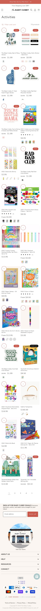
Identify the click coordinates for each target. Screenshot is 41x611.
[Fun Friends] (10, 339)
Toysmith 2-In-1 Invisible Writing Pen (28, 480)
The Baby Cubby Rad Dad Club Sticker (28, 172)
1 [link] (9, 493)
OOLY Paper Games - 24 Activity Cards (9, 292)
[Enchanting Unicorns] (26, 301)
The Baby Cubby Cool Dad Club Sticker (10, 369)
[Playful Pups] (7, 221)
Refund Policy (32, 603)
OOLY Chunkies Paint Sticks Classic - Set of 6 (29, 210)
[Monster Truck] (14, 221)
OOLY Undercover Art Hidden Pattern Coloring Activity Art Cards (30, 130)
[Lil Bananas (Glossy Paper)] (3, 178)
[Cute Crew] (14, 339)
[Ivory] (26, 413)
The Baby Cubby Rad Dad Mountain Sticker (28, 91)
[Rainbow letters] (18, 178)
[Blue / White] (3, 99)
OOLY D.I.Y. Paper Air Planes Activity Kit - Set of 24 (29, 444)
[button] (2, 10)
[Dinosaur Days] (10, 221)
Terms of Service (10, 603)
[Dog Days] (22, 142)
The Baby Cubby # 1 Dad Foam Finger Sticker (9, 91)
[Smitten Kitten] (33, 142)
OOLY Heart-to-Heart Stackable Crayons (27, 331)
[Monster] (26, 261)
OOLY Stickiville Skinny (9, 171)
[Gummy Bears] (14, 178)
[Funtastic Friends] (3, 221)
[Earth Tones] (3, 61)
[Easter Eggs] (10, 178)
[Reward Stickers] (3, 450)
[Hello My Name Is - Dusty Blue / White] (30, 61)
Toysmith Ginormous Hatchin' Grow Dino (30, 369)
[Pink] (3, 137)
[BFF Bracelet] (3, 339)
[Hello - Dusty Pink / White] (22, 61)
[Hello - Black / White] (33, 61)
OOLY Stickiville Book (8, 443)
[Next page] (32, 493)
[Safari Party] (18, 221)
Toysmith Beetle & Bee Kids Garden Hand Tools (10, 480)
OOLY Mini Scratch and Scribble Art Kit (9, 210)
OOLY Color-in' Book (27, 291)
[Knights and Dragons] (22, 301)
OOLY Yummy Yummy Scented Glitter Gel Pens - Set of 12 (10, 252)
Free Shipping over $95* (20, 6)
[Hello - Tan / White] (26, 61)
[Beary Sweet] (22, 261)
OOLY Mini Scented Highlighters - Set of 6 (28, 251)
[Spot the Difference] (3, 299)
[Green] (22, 99)
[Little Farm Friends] (30, 301)
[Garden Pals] (26, 142)
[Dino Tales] (30, 142)
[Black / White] (22, 180)
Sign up (32, 514)
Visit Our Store (20, 549)
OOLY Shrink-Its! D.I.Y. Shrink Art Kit (11, 331)
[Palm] (22, 413)
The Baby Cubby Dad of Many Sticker (11, 53)
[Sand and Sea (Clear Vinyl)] (7, 178)
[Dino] (22, 377)
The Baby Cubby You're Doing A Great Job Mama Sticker (11, 130)
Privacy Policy (21, 603)
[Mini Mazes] (7, 299)
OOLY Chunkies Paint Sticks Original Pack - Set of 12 (10, 407)
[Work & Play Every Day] (37, 301)
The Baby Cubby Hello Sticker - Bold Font (30, 53)
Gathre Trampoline (26, 407)
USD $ (20, 578)
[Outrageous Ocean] (33, 301)
